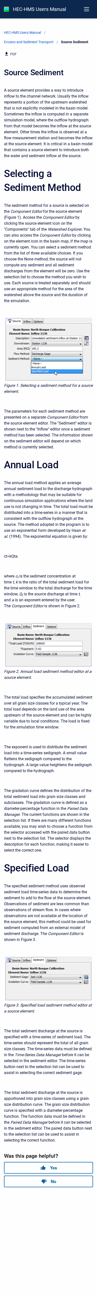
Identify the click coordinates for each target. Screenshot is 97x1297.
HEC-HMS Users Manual (39, 9)
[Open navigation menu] (86, 9)
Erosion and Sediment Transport (28, 42)
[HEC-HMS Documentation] (6, 9)
